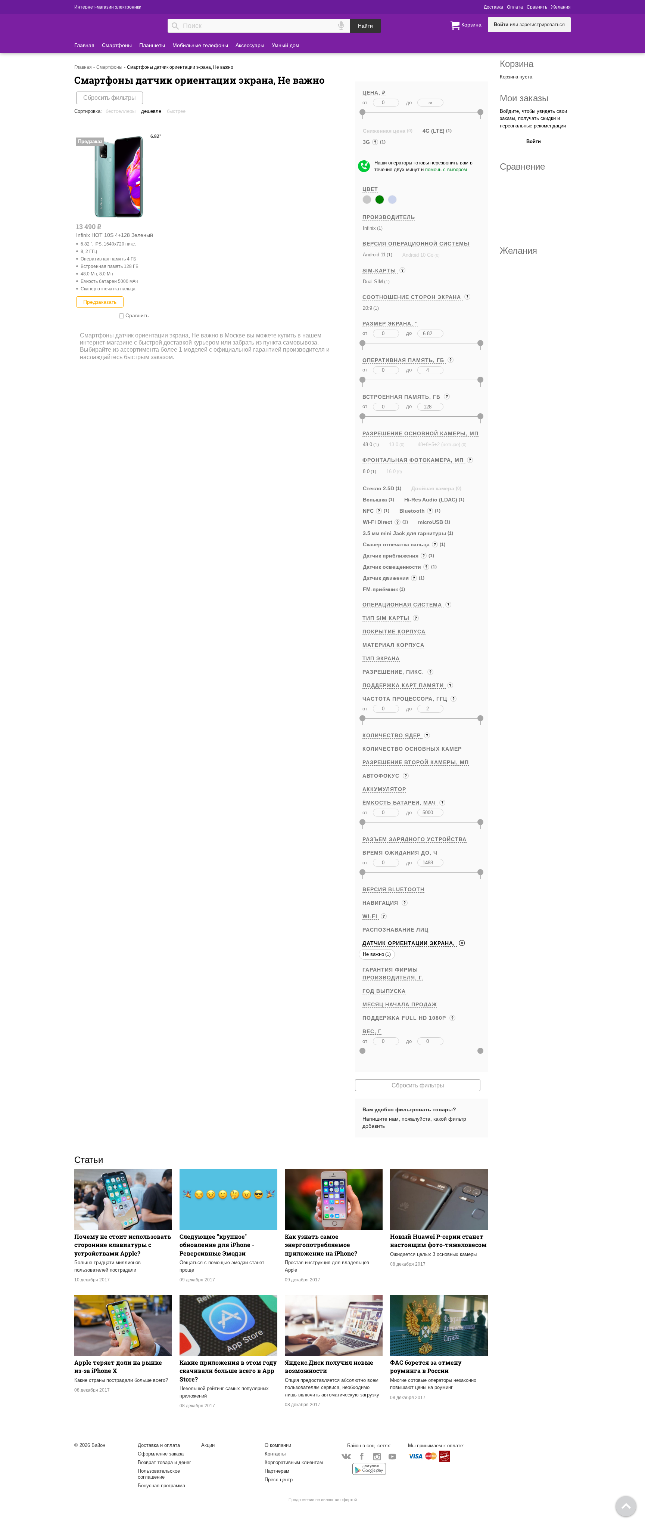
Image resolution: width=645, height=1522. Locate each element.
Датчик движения (386, 579)
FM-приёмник (380, 589)
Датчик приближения (392, 557)
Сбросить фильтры (109, 98)
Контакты (275, 1454)
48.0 (367, 444)
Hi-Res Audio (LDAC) (430, 500)
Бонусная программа (161, 1485)
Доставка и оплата (159, 1445)
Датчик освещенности (393, 568)
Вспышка (375, 500)
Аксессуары (250, 45)
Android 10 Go (417, 255)
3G (367, 143)
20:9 (367, 308)
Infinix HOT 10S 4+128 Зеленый (114, 235)
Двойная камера (432, 488)
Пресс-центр (279, 1479)
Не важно (373, 954)
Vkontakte (346, 1456)
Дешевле (151, 111)
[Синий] (392, 199)
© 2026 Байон (89, 1445)
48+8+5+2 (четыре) (439, 444)
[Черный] (366, 199)
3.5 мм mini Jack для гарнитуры (404, 533)
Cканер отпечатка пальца (397, 545)
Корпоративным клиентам (294, 1462)
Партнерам (277, 1471)
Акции (208, 1445)
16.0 (391, 471)
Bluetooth (412, 512)
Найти (365, 26)
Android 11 (374, 254)
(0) (436, 255)
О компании (278, 1445)
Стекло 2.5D (378, 488)
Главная (84, 45)
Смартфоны (117, 45)
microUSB (430, 522)
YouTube (392, 1456)
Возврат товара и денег (164, 1462)
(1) (379, 228)
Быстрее (176, 111)
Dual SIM (373, 281)
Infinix (369, 228)
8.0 (366, 471)
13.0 (393, 444)
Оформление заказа (161, 1454)
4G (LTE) (434, 131)
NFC (369, 512)
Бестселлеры (120, 111)
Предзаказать (99, 302)
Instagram (377, 1456)
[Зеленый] (379, 199)
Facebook (361, 1456)
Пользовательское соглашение (159, 1474)
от (364, 102)
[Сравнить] (121, 315)
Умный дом (285, 45)
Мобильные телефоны (200, 45)
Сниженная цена (384, 131)
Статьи (88, 1159)
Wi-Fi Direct (379, 523)
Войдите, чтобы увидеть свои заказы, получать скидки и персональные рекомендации (533, 118)
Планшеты (152, 45)
